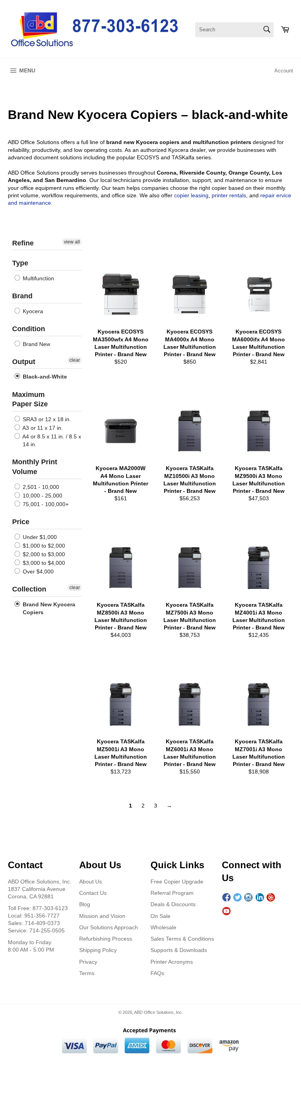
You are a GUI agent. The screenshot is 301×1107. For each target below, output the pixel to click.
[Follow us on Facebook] (226, 898)
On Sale (160, 916)
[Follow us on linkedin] (260, 898)
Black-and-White (44, 377)
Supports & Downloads (178, 950)
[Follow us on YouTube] (226, 911)
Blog (84, 904)
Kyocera (32, 311)
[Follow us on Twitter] (237, 898)
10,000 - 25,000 (41, 495)
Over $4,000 (37, 571)
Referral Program (172, 893)
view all (72, 242)
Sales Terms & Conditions (182, 939)
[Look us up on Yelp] (271, 898)
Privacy (88, 962)
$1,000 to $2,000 (43, 546)
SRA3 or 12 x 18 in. (46, 419)
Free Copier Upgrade (176, 881)
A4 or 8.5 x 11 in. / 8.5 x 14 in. (51, 440)
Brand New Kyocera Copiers (48, 608)
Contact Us (93, 893)
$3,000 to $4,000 (43, 563)
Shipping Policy (98, 950)
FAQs (157, 973)
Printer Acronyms (171, 962)
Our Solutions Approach (108, 927)
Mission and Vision (102, 916)
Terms (86, 973)
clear (74, 360)
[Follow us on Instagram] (248, 898)
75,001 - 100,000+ (45, 504)
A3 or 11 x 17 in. (42, 428)
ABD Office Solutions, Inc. (158, 1012)
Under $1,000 (39, 537)
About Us (90, 881)
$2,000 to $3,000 (43, 554)
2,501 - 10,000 (40, 487)
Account (283, 71)
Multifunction (37, 278)
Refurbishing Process (105, 939)
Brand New (35, 344)
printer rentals (229, 195)
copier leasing (191, 195)
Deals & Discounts (173, 904)
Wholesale (163, 927)
